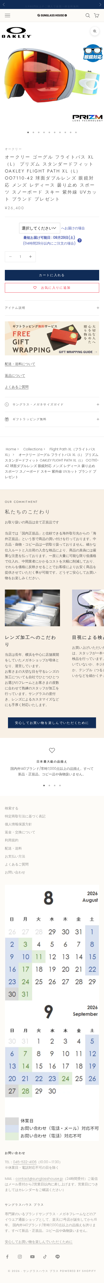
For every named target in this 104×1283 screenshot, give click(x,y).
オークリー (13, 149)
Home (11, 449)
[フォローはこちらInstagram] (19, 1256)
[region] (52, 762)
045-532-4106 (25, 1162)
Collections (33, 449)
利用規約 (11, 840)
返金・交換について (20, 832)
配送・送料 (13, 848)
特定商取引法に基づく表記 (25, 816)
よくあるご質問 (17, 386)
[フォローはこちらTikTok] (45, 1256)
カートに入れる (52, 275)
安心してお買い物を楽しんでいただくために (52, 723)
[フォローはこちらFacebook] (7, 1256)
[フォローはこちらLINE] (57, 1256)
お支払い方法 (15, 856)
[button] (79, 240)
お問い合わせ (15, 872)
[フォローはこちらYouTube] (32, 1256)
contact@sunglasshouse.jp (39, 1178)
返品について (15, 375)
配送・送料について (20, 363)
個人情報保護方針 (18, 824)
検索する (11, 808)
